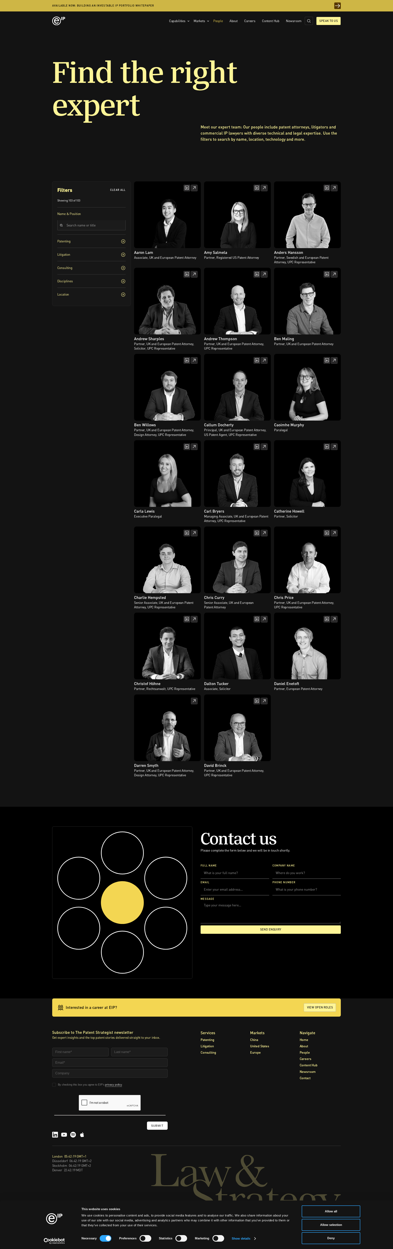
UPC (51, 219)
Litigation (207, 1046)
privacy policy (113, 1084)
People (218, 21)
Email (205, 882)
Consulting (208, 1052)
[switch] (145, 1238)
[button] (178, 21)
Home (304, 1040)
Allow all (331, 1211)
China (254, 1040)
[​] (309, 21)
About (233, 21)
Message (207, 898)
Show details (241, 1238)
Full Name (209, 865)
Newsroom (294, 21)
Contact (305, 1078)
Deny (331, 1238)
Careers (249, 21)
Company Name (283, 865)
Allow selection (331, 1224)
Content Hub (270, 21)
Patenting (207, 1040)
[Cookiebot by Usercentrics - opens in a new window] (54, 1241)
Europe (255, 1052)
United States (259, 1046)
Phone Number (283, 882)
